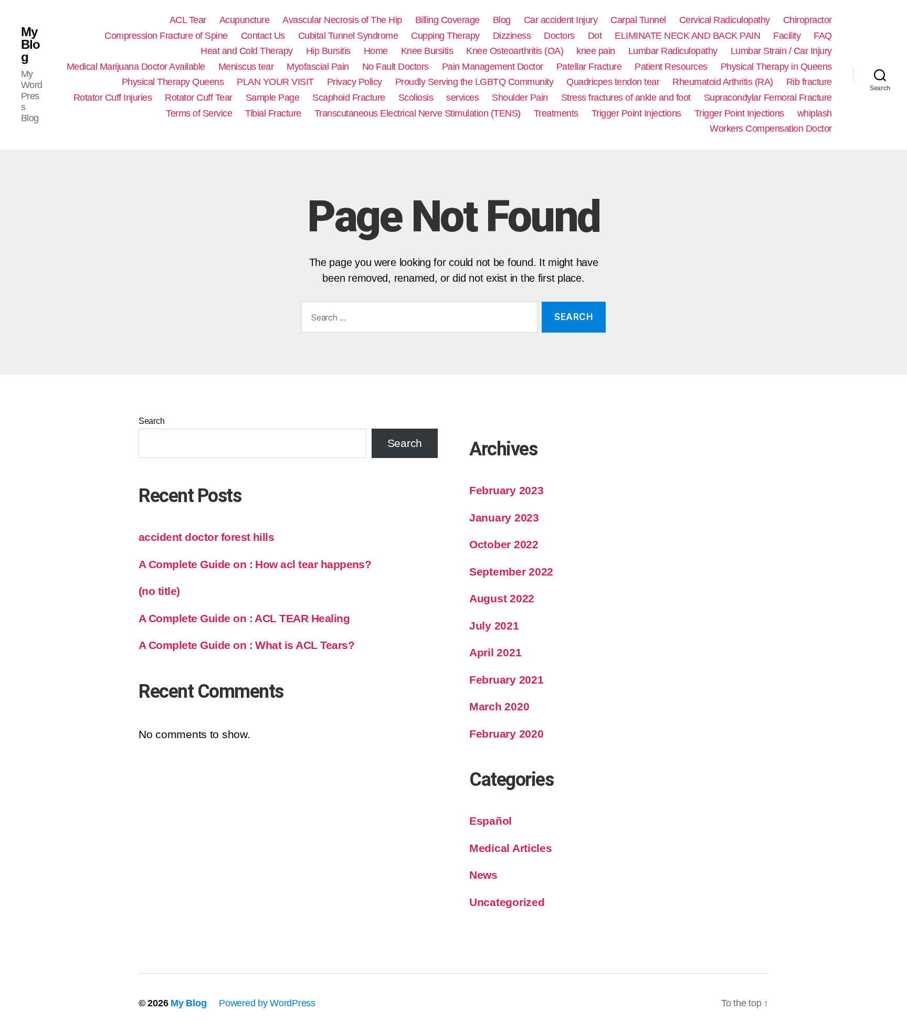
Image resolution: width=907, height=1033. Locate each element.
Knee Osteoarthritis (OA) (514, 51)
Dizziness (512, 35)
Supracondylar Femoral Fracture (768, 97)
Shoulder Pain (520, 97)
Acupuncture (244, 20)
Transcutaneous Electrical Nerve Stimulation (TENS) (417, 113)
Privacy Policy (354, 82)
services (462, 97)
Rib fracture (809, 82)
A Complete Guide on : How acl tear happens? (255, 564)
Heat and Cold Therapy (247, 51)
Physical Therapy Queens (173, 82)
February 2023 (506, 490)
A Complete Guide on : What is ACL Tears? (246, 645)
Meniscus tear (246, 66)
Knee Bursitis (427, 51)
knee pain (595, 51)
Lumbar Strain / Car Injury (781, 51)
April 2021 (495, 652)
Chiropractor (807, 20)
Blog (502, 20)
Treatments (556, 113)
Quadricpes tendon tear (612, 82)
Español (490, 821)
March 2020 (499, 706)
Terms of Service (199, 113)
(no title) (159, 591)
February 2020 (506, 734)
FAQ (823, 35)
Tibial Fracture (273, 113)
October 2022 (504, 544)
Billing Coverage (447, 20)
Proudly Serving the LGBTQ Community (474, 82)
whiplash (814, 113)
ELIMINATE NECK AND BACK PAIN (687, 35)
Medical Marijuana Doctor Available (136, 66)
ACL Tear (188, 20)
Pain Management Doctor (492, 66)
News (483, 875)
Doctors (559, 35)
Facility (786, 35)
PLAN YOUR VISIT (275, 82)
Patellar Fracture (589, 66)
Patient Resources (671, 66)
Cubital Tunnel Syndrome (348, 35)
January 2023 (504, 518)
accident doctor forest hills (206, 537)
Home (376, 51)
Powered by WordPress (267, 1003)
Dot (595, 35)
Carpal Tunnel (638, 20)
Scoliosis (416, 97)
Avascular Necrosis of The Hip (342, 20)
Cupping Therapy (445, 35)
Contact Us (263, 35)
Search (151, 421)
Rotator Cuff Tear (199, 97)
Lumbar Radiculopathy (673, 51)
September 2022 (511, 572)
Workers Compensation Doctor (771, 128)
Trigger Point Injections (636, 113)
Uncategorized (507, 902)
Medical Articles (510, 848)
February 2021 (506, 680)
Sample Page (273, 97)
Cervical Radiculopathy (724, 20)
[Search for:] (417, 319)
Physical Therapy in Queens (776, 66)
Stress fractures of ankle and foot (626, 97)
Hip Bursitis (328, 51)
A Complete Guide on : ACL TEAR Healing (244, 618)
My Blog (30, 44)
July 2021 (494, 626)
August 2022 (501, 598)
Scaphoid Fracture (348, 97)
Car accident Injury (561, 20)
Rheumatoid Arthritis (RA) (722, 82)
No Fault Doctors (395, 66)
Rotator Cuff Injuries (112, 97)
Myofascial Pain (318, 66)
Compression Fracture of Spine (166, 35)
